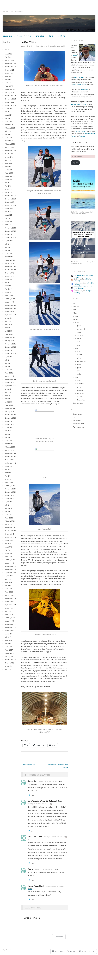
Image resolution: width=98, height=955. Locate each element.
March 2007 (9, 650)
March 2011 (9, 518)
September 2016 (10, 315)
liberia (79, 332)
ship (78, 345)
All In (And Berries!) (83, 288)
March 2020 (9, 224)
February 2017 (10, 299)
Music (19, 36)
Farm (80, 396)
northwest (80, 393)
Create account (78, 414)
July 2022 (8, 160)
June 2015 (8, 363)
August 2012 (9, 466)
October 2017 (9, 273)
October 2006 (9, 663)
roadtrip (63, 46)
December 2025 (10, 63)
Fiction (28, 36)
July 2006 (8, 669)
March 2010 (9, 556)
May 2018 (8, 250)
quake (79, 367)
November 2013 (10, 418)
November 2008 (10, 598)
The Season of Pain (28, 764)
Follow (75, 163)
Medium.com (80, 131)
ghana (79, 326)
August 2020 (9, 208)
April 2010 (8, 553)
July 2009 (8, 579)
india (78, 351)
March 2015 (9, 373)
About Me (61, 36)
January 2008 (9, 621)
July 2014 (8, 392)
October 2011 (9, 495)
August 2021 (9, 179)
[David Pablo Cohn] (49, 24)
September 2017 (10, 276)
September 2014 (10, 385)
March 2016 (9, 334)
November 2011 (10, 492)
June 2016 (8, 324)
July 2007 (8, 637)
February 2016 (10, 337)
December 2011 (10, 489)
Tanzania (80, 335)
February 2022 (10, 176)
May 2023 (8, 134)
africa (77, 322)
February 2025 (10, 89)
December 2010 (10, 527)
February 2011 (10, 521)
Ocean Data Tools (79, 84)
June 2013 (8, 434)
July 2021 (8, 183)
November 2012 (10, 456)
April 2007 (8, 647)
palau (79, 364)
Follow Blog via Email (80, 142)
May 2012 (8, 476)
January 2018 (9, 263)
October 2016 (9, 311)
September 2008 (10, 605)
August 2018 (9, 240)
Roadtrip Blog (7, 36)
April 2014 (8, 402)
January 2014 (9, 411)
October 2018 (9, 234)
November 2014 (10, 379)
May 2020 (8, 218)
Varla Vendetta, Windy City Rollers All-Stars (45, 801)
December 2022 (10, 150)
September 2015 (10, 353)
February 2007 (10, 653)
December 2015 (10, 344)
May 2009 (8, 585)
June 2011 (8, 508)
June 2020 (8, 215)
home (79, 387)
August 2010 (9, 540)
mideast (79, 355)
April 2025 (8, 83)
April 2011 (8, 514)
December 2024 (10, 95)
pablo (75, 55)
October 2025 (9, 70)
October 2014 (9, 382)
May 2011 (8, 511)
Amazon (82, 136)
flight (76, 377)
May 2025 (8, 79)
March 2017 (9, 295)
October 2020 (9, 202)
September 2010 (10, 537)
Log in (75, 417)
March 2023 (9, 141)
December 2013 (10, 415)
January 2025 (9, 92)
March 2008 (9, 614)
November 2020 (10, 199)
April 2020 (8, 221)
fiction (75, 313)
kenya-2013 (81, 329)
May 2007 (8, 643)
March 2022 (9, 173)
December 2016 (10, 305)
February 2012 (10, 485)
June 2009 (8, 582)
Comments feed (78, 424)
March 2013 (9, 444)
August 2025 (9, 73)
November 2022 (10, 154)
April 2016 (8, 331)
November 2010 (10, 531)
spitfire (79, 380)
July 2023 (8, 131)
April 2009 (8, 589)
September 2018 (10, 237)
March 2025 (9, 86)
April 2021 (8, 189)
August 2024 (9, 108)
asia (76, 348)
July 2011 (8, 505)
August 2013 (9, 427)
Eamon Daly (32, 781)
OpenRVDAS (78, 77)
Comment (59, 937)
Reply (60, 781)
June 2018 (8, 247)
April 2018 (8, 253)
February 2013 (10, 447)
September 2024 (10, 105)
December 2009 (10, 566)
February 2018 (10, 260)
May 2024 (8, 118)
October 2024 (9, 102)
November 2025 (10, 66)
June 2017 (8, 286)
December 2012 (10, 453)
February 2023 (10, 144)
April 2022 (8, 170)
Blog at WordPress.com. (10, 950)
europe (77, 371)
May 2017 (8, 289)
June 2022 (8, 163)
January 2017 (9, 302)
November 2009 (10, 569)
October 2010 (9, 534)
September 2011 (10, 498)
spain (79, 374)
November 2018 (10, 231)
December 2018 (10, 228)
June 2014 (8, 395)
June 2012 (8, 473)
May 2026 (8, 57)
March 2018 (9, 257)
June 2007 (8, 640)
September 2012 (10, 463)
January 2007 (9, 656)
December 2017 (10, 266)
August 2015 (9, 357)
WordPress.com (78, 427)
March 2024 (9, 125)
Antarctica (40, 36)
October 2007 (9, 630)
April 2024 (8, 121)
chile (74, 303)
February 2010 (10, 560)
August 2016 (9, 318)
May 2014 (8, 398)
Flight (51, 36)
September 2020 (10, 205)
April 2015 (8, 369)
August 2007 (9, 634)
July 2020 (8, 212)
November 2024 (10, 99)
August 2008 (9, 608)
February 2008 (10, 618)
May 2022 (8, 166)
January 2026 (9, 60)
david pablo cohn (41, 46)
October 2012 (9, 460)
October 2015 (9, 350)
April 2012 (8, 479)
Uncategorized (78, 403)
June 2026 (8, 54)
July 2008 (8, 611)
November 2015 (10, 347)
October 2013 (9, 421)
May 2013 (8, 437)
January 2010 (9, 563)
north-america (79, 384)
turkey (79, 358)
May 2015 (8, 366)
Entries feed (77, 420)
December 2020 (10, 195)
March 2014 (9, 405)
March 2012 (9, 482)
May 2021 (8, 186)
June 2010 (8, 547)
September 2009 (10, 572)
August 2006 (9, 666)
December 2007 (10, 624)
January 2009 (9, 595)
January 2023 (9, 147)
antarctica (53, 46)
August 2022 (9, 157)
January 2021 (9, 192)
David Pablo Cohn (20, 7)
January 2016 (9, 340)
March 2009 (9, 592)
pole (58, 46)
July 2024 (8, 112)
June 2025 (8, 76)
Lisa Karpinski (79, 275)
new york (80, 390)
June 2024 (8, 115)
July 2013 (8, 431)
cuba (74, 309)
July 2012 (8, 469)
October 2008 (9, 601)
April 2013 (8, 440)
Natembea (84, 89)
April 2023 (8, 137)
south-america (80, 400)
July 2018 (8, 244)
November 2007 (10, 627)
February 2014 (10, 408)
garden (75, 316)
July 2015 (8, 360)
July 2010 (8, 543)
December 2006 (10, 659)
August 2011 (9, 502)
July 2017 (8, 282)
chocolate (76, 306)
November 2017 (10, 270)
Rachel (30, 869)
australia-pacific (80, 361)
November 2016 (10, 308)
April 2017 (8, 292)
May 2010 (8, 550)
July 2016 (8, 321)
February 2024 (10, 128)
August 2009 (9, 576)
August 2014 (9, 389)
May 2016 (8, 328)
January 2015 (9, 376)
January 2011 (9, 524)
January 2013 (9, 450)
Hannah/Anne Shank (36, 886)
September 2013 (10, 424)
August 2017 (9, 279)
